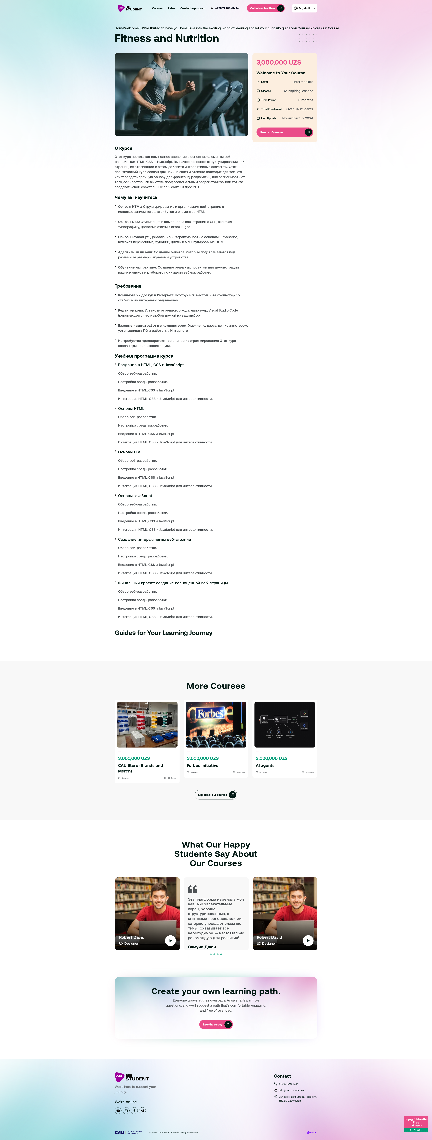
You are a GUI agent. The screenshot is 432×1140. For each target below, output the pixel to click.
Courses (157, 8)
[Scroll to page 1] (210, 954)
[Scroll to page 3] (217, 954)
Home (119, 28)
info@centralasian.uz (291, 1090)
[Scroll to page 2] (214, 954)
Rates (171, 8)
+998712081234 (289, 1084)
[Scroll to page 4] (221, 954)
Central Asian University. (168, 1132)
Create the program (192, 8)
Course (303, 28)
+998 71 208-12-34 (227, 8)
